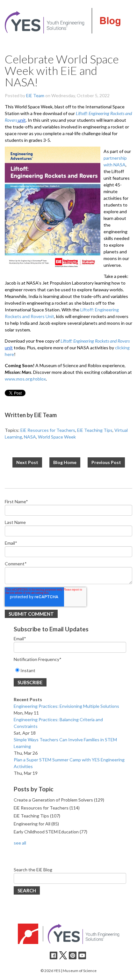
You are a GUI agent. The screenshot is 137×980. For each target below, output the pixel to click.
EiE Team (35, 95)
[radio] (70, 670)
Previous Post (106, 462)
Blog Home (64, 462)
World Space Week (57, 436)
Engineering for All (36, 823)
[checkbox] (70, 670)
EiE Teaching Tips (94, 430)
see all (20, 843)
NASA (30, 436)
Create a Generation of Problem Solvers (59, 799)
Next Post (27, 462)
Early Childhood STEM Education (50, 831)
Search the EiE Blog (33, 869)
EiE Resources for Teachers (47, 430)
